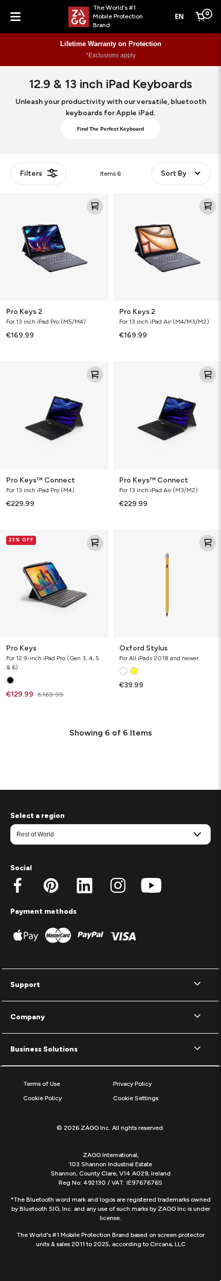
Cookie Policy (42, 1098)
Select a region (37, 815)
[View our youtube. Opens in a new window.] (151, 885)
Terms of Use (41, 1083)
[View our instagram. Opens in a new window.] (118, 885)
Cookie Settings (135, 1098)
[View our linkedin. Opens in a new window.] (84, 885)
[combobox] (180, 17)
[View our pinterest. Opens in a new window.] (51, 885)
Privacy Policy (132, 1083)
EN (179, 16)
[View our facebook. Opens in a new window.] (17, 885)
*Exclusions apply (111, 55)
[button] (110, 985)
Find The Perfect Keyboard (110, 129)
